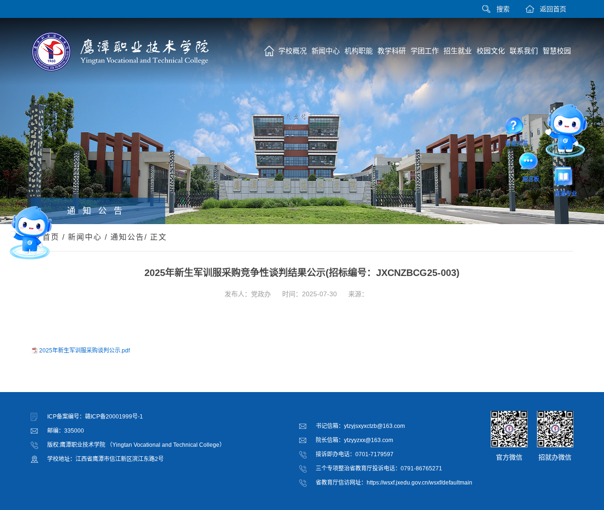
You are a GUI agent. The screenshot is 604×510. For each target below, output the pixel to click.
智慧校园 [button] (557, 51)
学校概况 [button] (292, 51)
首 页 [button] (269, 51)
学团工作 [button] (425, 51)
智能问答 (517, 127)
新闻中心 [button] (325, 51)
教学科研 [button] (392, 51)
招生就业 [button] (458, 51)
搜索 (503, 9)
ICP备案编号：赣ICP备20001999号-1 (95, 416)
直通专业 (566, 178)
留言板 (531, 163)
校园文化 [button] (491, 51)
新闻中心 (85, 237)
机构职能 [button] (358, 51)
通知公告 (127, 237)
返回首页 (553, 9)
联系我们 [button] (524, 51)
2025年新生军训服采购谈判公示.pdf (84, 350)
